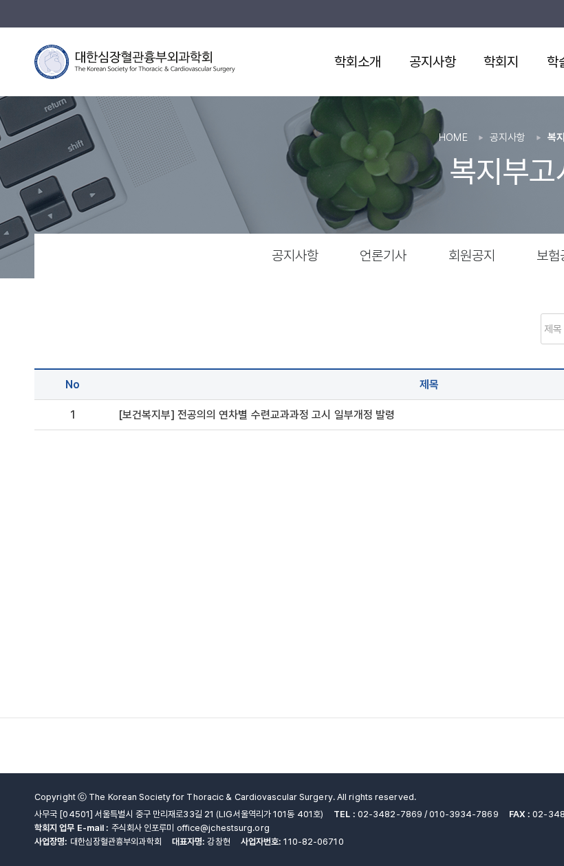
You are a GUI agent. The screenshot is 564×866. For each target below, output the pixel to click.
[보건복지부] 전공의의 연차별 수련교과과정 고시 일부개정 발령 (256, 414)
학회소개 (357, 62)
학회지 (501, 62)
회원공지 (471, 255)
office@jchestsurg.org (223, 828)
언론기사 (383, 255)
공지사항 (432, 62)
